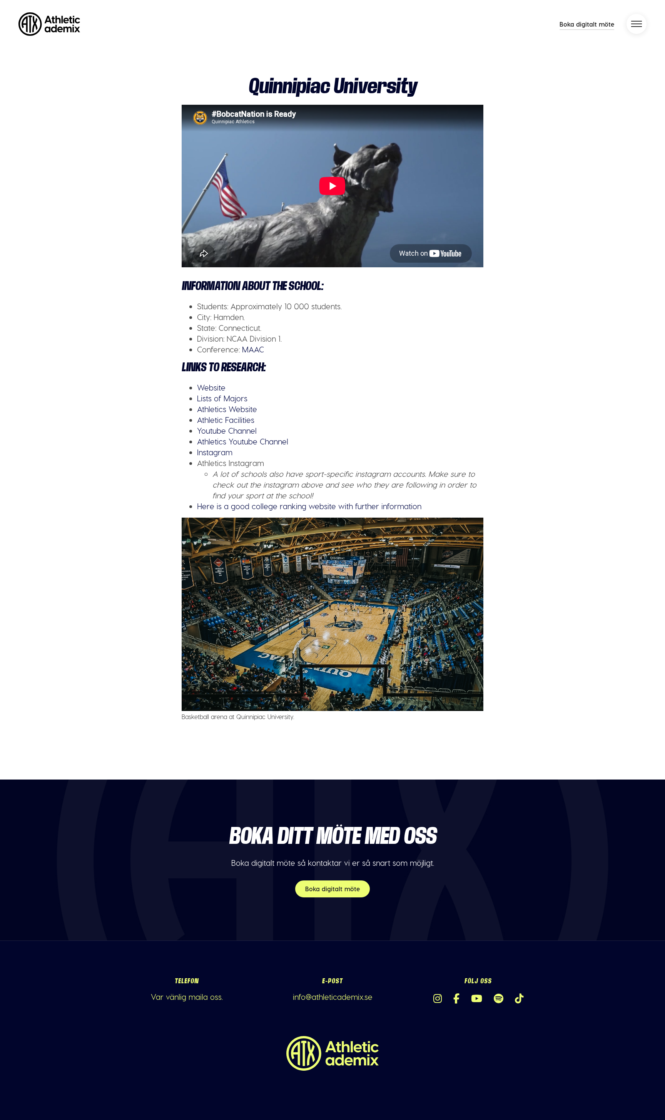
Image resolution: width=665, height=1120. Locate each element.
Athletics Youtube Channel (242, 441)
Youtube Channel (227, 430)
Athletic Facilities (225, 419)
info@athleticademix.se (333, 996)
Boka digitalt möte (587, 24)
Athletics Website (227, 409)
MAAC (253, 349)
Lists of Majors (222, 398)
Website (211, 387)
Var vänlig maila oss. (187, 996)
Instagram (214, 452)
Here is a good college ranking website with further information (309, 506)
